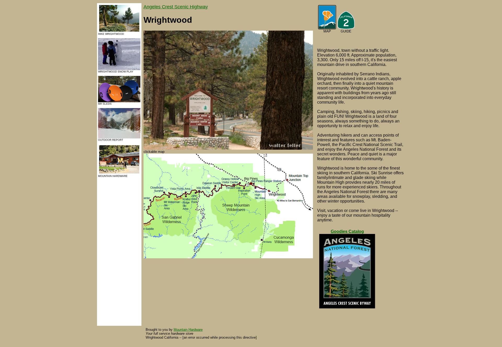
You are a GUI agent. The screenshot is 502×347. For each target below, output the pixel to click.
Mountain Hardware (188, 330)
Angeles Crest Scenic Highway (176, 6)
